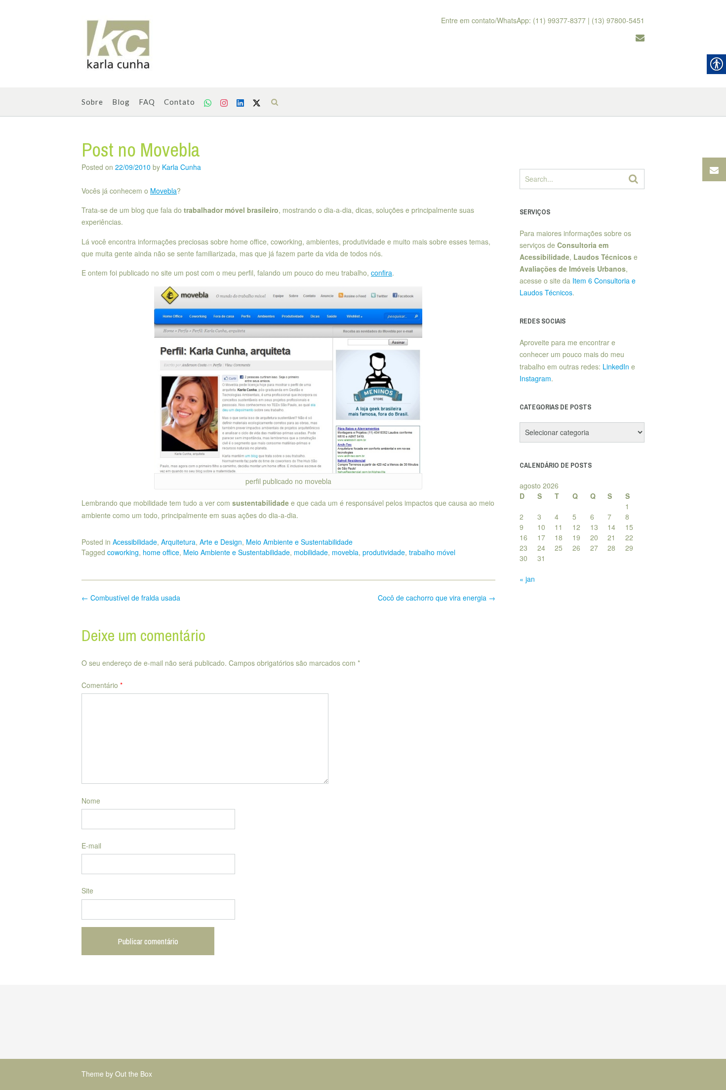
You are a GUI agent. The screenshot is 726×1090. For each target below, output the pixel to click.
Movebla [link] (163, 191)
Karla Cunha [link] (181, 167)
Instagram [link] (535, 378)
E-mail (91, 845)
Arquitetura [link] (178, 542)
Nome (90, 801)
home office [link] (161, 552)
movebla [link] (345, 552)
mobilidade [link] (311, 552)
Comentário (101, 685)
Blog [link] (121, 101)
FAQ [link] (147, 101)
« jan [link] (527, 579)
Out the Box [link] (133, 1074)
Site (87, 890)
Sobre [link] (92, 101)
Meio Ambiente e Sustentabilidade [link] (299, 542)
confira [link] (381, 273)
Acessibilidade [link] (135, 542)
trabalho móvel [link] (432, 552)
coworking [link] (123, 552)
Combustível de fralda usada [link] (130, 598)
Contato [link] (179, 101)
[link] (118, 44)
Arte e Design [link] (221, 542)
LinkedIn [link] (616, 366)
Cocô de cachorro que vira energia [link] (436, 598)
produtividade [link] (384, 552)
